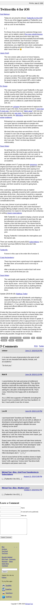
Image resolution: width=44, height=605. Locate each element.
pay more (18, 113)
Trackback (5, 566)
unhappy (16, 107)
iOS (33, 338)
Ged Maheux (5, 14)
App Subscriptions (16, 338)
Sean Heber (4, 146)
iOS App (4, 340)
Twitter (11, 340)
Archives (4, 549)
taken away (28, 111)
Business (26, 338)
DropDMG (8, 585)
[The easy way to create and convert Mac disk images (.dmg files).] (4, 585)
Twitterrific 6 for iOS (15, 9)
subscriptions (34, 242)
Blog (3, 547)
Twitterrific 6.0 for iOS (34, 18)
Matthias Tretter (21, 294)
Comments (12, 559)
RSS (36, 346)
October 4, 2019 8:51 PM (33, 490)
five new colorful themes (34, 34)
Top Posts (5, 553)
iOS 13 (39, 338)
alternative (19, 115)
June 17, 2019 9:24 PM (33, 351)
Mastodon (5, 561)
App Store (4, 338)
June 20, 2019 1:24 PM (33, 411)
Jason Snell (4, 53)
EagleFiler (9, 589)
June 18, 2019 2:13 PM (33, 374)
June (36, 3)
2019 (41, 3)
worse (2, 117)
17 (38, 3)
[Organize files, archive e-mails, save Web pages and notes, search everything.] (4, 589)
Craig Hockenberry (7, 257)
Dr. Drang (3, 86)
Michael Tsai (29, 604)
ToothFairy (9, 597)
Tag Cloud (5, 551)
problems (8, 117)
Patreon (4, 577)
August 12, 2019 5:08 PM (33, 476)
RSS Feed (5, 559)
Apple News (5, 563)
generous (33, 164)
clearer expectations (14, 213)
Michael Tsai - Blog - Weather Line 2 (15, 488)
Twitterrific (4, 250)
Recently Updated (7, 557)
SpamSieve (9, 593)
